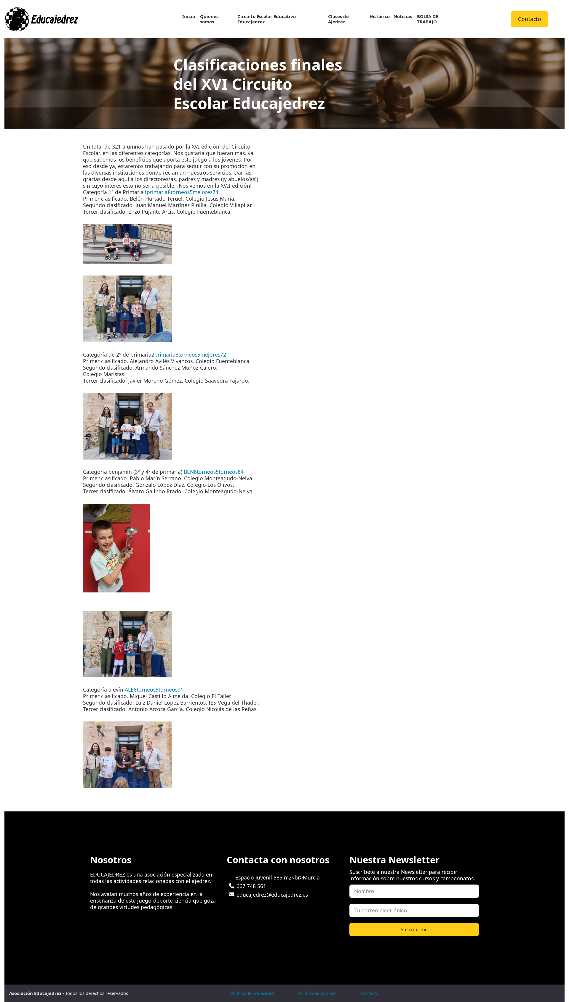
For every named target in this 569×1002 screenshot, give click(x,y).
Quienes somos (209, 19)
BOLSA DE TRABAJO (427, 19)
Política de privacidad (252, 993)
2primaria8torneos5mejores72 (188, 354)
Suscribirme (414, 929)
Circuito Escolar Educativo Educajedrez (266, 19)
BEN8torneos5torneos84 (214, 471)
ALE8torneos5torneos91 (154, 689)
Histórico (380, 16)
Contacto (529, 18)
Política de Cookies (317, 993)
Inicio (188, 16)
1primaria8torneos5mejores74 (181, 192)
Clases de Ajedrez (338, 19)
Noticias (403, 16)
